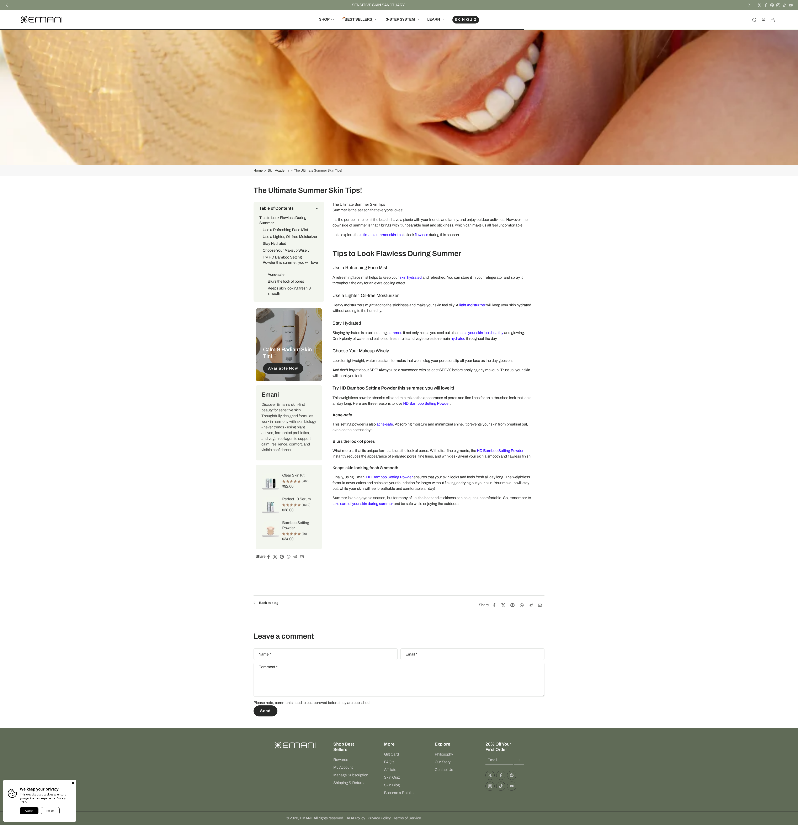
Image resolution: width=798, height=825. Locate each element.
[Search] (754, 20)
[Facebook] (766, 5)
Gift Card (391, 754)
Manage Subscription (350, 775)
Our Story (443, 762)
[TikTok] (784, 5)
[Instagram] (778, 5)
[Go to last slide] (7, 5)
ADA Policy (356, 818)
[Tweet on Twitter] (276, 556)
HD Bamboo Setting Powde (499, 451)
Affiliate (390, 770)
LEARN (433, 19)
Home (258, 170)
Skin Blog (392, 785)
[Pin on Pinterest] (283, 556)
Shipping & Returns (349, 783)
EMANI (306, 818)
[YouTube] (791, 5)
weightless (349, 398)
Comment (268, 667)
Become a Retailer (399, 793)
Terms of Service (407, 818)
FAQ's (389, 762)
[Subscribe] (519, 760)
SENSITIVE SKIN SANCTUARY (378, 5)
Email (411, 654)
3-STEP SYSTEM (400, 19)
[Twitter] (759, 5)
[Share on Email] (303, 556)
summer (394, 333)
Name (265, 654)
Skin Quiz (392, 777)
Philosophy (444, 754)
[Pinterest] (772, 5)
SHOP (324, 19)
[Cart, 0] (772, 19)
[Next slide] (749, 5)
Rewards (340, 760)
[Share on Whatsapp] (289, 556)
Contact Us (444, 770)
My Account (343, 767)
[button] (289, 208)
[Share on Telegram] (296, 556)
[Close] (73, 783)
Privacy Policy (379, 818)
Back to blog (268, 603)
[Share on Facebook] (269, 556)
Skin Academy (278, 170)
